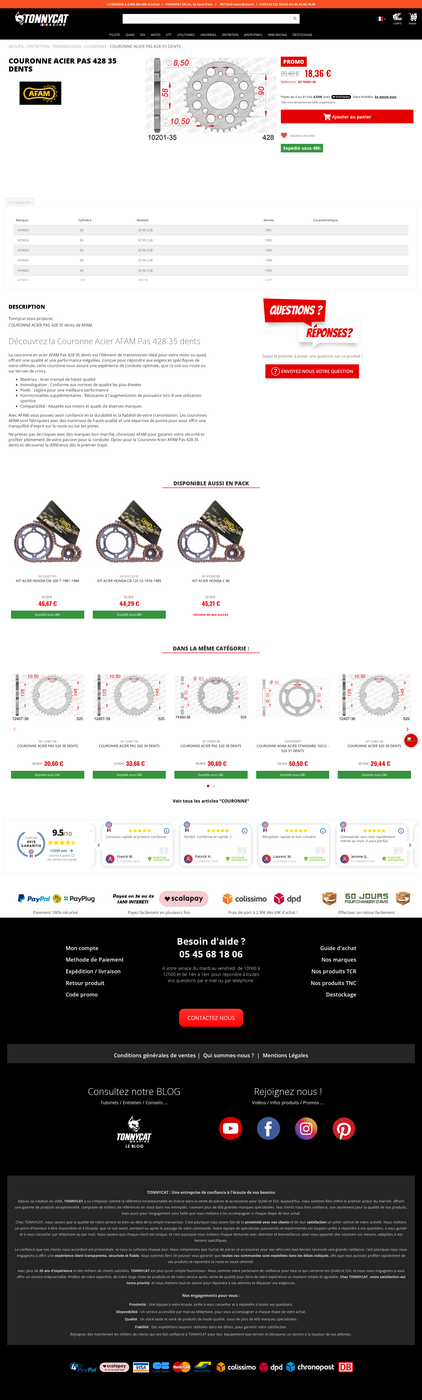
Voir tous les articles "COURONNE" (211, 801)
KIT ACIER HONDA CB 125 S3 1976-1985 (129, 580)
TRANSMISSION (66, 46)
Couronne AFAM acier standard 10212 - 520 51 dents (293, 748)
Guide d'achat (338, 948)
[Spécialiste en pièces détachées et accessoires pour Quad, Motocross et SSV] (41, 19)
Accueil (16, 46)
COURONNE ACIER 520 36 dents (374, 745)
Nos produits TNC (333, 982)
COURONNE (95, 46)
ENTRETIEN (38, 46)
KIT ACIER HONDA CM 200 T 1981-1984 (47, 580)
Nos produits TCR (333, 971)
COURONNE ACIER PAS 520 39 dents (129, 745)
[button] (151, 123)
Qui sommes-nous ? (228, 1055)
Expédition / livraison (93, 971)
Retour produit (85, 982)
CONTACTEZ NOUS (211, 1017)
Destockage (341, 994)
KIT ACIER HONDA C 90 (211, 580)
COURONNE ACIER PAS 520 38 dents (47, 745)
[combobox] (211, 19)
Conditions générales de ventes (155, 1055)
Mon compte (82, 948)
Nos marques (338, 959)
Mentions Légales (285, 1055)
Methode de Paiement (95, 959)
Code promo (82, 994)
